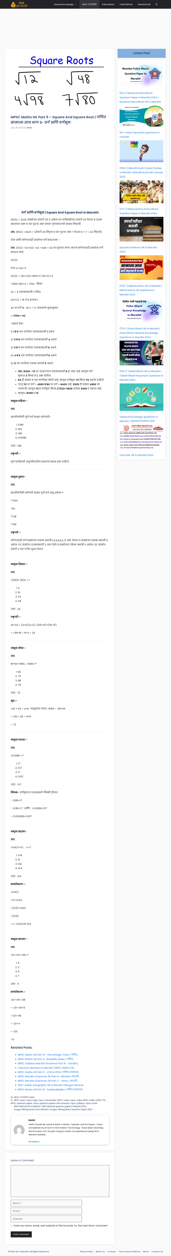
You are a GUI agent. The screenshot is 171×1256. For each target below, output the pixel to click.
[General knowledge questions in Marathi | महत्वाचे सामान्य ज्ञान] (141, 397)
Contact (111, 1251)
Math (32, 1097)
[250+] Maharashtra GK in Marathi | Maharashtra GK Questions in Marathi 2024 (141, 290)
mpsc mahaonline (47, 1100)
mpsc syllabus (77, 1103)
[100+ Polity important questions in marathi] (141, 116)
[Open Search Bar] (156, 4)
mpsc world (91, 1103)
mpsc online (76, 1100)
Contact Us (157, 1251)
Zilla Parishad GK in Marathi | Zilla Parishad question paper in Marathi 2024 (50, 1106)
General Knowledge (63, 4)
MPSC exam (20, 1100)
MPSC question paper (21, 1103)
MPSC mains (63, 1100)
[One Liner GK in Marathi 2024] (141, 438)
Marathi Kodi (144, 4)
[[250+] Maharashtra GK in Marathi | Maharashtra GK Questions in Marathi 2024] (141, 268)
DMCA (146, 1251)
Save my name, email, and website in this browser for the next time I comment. (61, 1225)
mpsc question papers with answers (51, 1103)
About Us (100, 1251)
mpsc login (32, 1100)
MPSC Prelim (89, 1100)
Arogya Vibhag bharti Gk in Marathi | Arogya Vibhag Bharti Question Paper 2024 (53, 1109)
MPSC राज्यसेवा (89, 4)
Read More (34, 1141)
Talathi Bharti (126, 4)
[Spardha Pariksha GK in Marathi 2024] (141, 230)
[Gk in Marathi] (21, 4)
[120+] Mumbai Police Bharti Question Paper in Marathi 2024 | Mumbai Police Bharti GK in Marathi (140, 97)
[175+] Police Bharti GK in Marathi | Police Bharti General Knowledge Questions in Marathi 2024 (140, 333)
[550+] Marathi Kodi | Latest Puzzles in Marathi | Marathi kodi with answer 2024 (141, 172)
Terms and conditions (129, 1251)
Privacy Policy (86, 1251)
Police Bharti (108, 4)
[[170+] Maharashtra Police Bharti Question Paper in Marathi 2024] (141, 192)
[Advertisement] (85, 27)
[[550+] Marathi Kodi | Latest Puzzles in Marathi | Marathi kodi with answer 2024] (141, 151)
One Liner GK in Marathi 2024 (136, 455)
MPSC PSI (100, 1100)
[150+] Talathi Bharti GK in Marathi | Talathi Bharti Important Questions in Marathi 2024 (141, 376)
